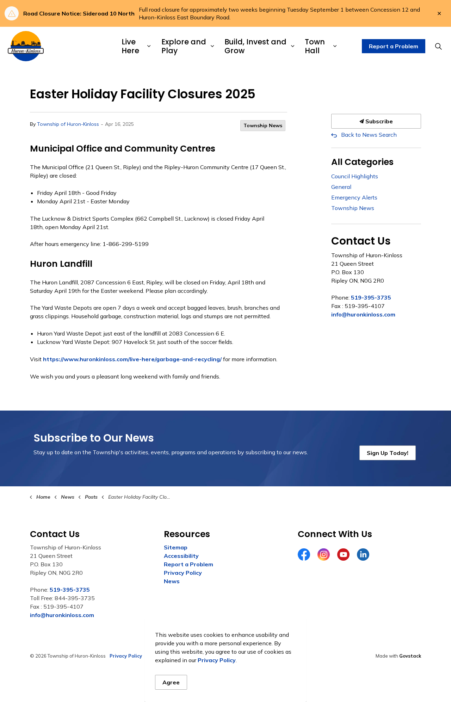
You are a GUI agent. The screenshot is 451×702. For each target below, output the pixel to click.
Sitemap (175, 547)
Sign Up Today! (387, 452)
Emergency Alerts (354, 197)
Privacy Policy (183, 572)
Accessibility (181, 555)
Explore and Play (183, 46)
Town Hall (315, 46)
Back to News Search (369, 134)
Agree (171, 682)
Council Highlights (354, 176)
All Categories (362, 162)
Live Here (130, 46)
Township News (262, 125)
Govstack (410, 656)
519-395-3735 (371, 297)
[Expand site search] (438, 46)
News (172, 581)
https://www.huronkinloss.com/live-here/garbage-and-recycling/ (132, 359)
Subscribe (378, 121)
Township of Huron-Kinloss (68, 124)
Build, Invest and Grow (255, 46)
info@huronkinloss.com (363, 314)
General (341, 186)
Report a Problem (393, 46)
